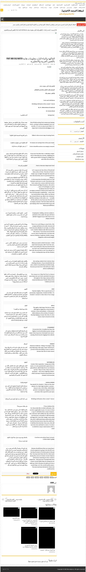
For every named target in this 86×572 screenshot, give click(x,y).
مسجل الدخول (37, 561)
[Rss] (16, 10)
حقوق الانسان (48, 5)
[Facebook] (15, 10)
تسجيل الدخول (80, 151)
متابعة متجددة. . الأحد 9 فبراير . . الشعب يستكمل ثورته (45, 500)
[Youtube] (11, 10)
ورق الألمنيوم (16, 518)
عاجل (54, 5)
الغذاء (42, 477)
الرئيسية (53, 30)
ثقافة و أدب (55, 7)
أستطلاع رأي (34, 5)
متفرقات (23, 5)
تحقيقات (75, 7)
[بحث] (1, 10)
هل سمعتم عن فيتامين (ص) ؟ (47, 521)
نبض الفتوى (25, 7)
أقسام (82, 131)
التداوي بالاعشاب (15, 5)
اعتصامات (28, 5)
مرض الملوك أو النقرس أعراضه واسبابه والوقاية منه (30, 546)
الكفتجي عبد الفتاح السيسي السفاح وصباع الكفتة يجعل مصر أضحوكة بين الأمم (29, 521)
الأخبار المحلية (59, 5)
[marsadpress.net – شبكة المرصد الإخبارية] (71, 12)
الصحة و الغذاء (82, 7)
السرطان (46, 477)
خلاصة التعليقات (79, 156)
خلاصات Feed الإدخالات (78, 154)
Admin (52, 64)
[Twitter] (13, 10)
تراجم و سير (69, 7)
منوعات (30, 7)
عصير (28, 477)
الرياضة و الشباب (7, 5)
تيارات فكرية (62, 7)
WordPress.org (79, 159)
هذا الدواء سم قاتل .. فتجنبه (47, 550)
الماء (32, 477)
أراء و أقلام (41, 5)
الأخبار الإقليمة (74, 5)
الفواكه (37, 477)
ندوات (19, 7)
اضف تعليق (29, 64)
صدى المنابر (36, 7)
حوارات (50, 7)
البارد (52, 477)
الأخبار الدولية (82, 5)
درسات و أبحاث (44, 7)
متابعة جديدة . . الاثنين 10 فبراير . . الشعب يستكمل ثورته (13, 500)
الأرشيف (81, 141)
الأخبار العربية (67, 5)
